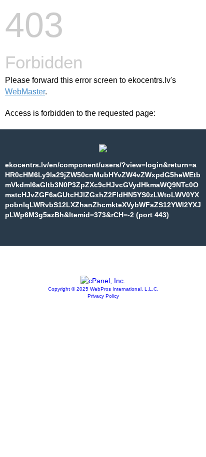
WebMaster (25, 91)
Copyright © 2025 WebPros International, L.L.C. (103, 289)
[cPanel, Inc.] (103, 281)
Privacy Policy (103, 296)
